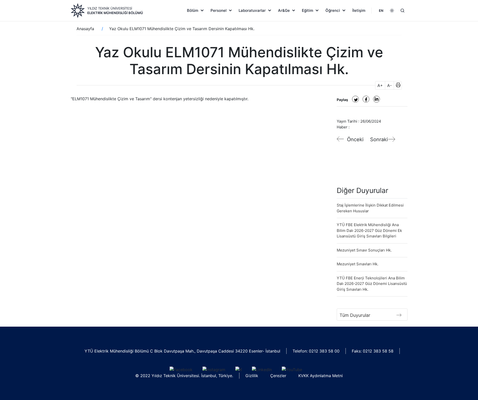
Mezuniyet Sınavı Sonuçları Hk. (364, 250)
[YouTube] (292, 369)
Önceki (355, 139)
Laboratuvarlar (252, 10)
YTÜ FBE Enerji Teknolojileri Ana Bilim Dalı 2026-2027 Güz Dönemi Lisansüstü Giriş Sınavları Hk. (372, 284)
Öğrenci (332, 10)
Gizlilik (251, 375)
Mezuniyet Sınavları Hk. (357, 264)
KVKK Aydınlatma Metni (320, 375)
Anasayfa (85, 28)
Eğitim (307, 10)
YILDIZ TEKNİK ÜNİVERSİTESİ (109, 8)
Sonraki (379, 139)
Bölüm (192, 10)
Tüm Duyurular (354, 315)
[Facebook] (181, 369)
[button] (396, 85)
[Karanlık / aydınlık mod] (392, 11)
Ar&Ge (284, 10)
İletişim (358, 10)
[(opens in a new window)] (355, 99)
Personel (219, 10)
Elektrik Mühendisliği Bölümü (115, 13)
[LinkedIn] (262, 369)
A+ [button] (380, 85)
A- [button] (389, 85)
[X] (238, 369)
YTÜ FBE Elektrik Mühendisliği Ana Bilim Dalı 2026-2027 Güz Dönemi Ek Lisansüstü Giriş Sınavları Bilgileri (369, 230)
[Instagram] (213, 369)
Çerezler (278, 375)
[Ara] (402, 11)
